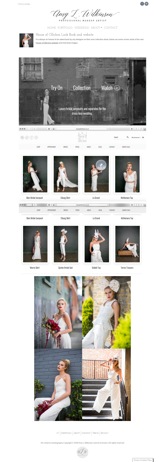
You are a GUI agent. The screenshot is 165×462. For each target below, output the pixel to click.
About (95, 28)
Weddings (81, 28)
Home (51, 28)
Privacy (104, 433)
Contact (111, 28)
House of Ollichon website (47, 43)
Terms (96, 433)
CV (58, 433)
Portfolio (65, 28)
